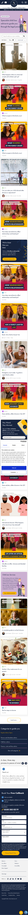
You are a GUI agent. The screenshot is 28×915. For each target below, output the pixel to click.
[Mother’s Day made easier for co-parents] (14, 651)
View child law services (9, 593)
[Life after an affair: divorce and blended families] (14, 545)
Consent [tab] (5, 445)
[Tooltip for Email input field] (25, 825)
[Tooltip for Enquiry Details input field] (25, 836)
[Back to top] (21, 913)
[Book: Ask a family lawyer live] (14, 316)
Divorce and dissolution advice (9, 738)
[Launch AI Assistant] (26, 913)
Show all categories (13, 750)
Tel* (13, 821)
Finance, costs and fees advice (9, 746)
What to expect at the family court (12, 116)
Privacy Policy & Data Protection (14, 893)
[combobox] (4, 822)
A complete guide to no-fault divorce (13, 630)
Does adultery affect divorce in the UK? (13, 414)
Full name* (4, 816)
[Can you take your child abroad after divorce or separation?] (14, 172)
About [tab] (22, 445)
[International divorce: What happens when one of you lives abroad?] (14, 504)
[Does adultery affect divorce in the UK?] (14, 395)
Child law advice (5, 742)
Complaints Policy (11, 895)
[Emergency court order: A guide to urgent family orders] (14, 354)
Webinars (17, 863)
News (16, 861)
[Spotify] (21, 879)
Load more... (14, 720)
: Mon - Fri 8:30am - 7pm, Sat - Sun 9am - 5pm (14, 9)
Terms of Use (4, 893)
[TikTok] (11, 879)
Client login (4, 874)
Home (9, 7)
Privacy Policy (9, 849)
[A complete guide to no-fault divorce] (14, 612)
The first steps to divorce (9, 710)
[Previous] (22, 763)
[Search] (24, 36)
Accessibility (17, 866)
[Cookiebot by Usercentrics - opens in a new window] (20, 441)
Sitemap (18, 895)
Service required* (6, 830)
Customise (13, 472)
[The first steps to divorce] (14, 692)
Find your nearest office (9, 259)
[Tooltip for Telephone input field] (25, 820)
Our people (4, 866)
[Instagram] (8, 879)
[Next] (26, 763)
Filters (10, 40)
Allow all (14, 467)
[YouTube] (18, 879)
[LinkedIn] (13, 879)
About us (3, 861)
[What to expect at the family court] (14, 97)
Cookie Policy (4, 895)
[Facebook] (16, 879)
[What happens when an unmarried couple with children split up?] (14, 56)
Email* (13, 825)
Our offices (4, 863)
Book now (4, 329)
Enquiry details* (13, 836)
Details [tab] (14, 445)
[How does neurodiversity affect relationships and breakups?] (14, 213)
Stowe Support (14, 7)
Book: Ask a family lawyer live (11, 335)
